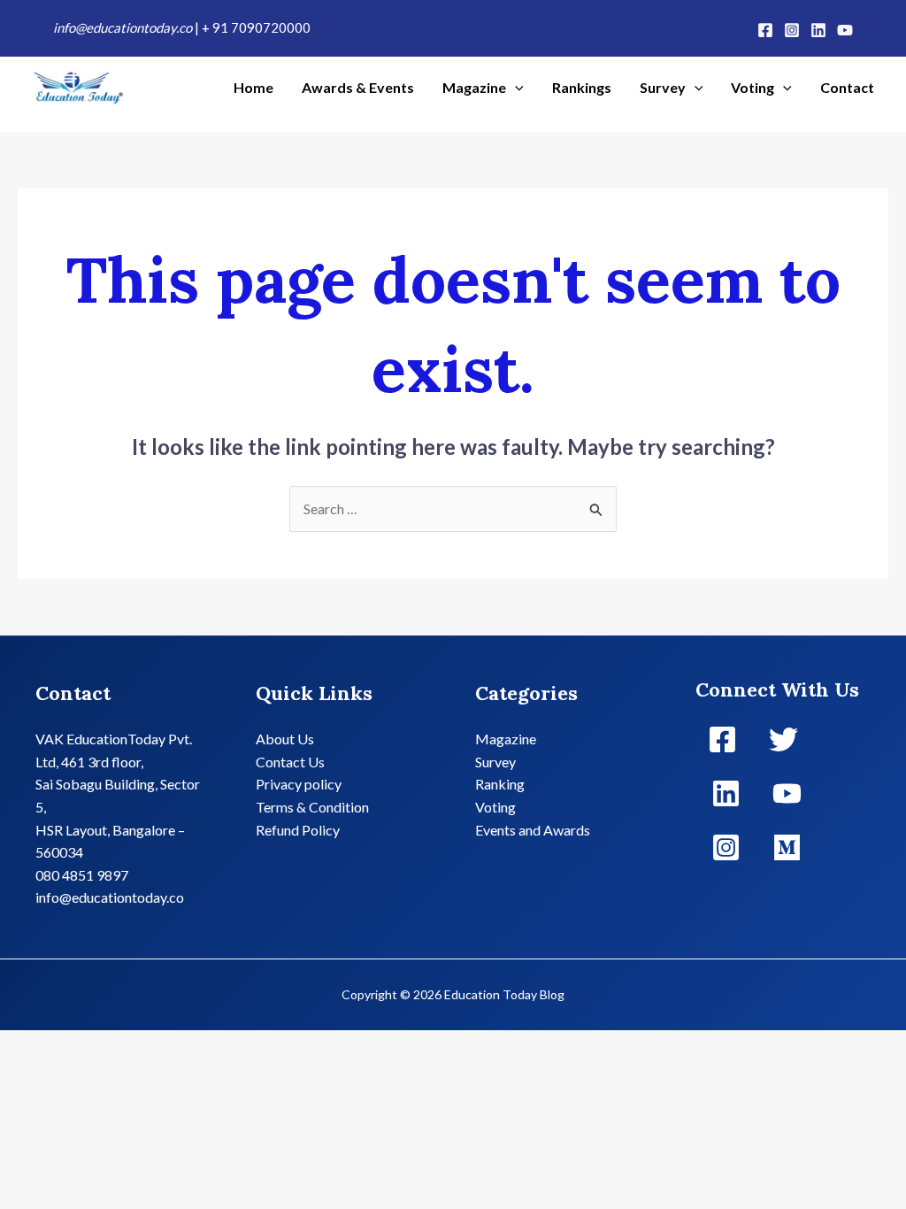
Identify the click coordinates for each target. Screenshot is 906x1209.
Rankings (581, 87)
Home (253, 87)
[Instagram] (792, 30)
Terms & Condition (312, 806)
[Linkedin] (818, 30)
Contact (847, 87)
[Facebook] (765, 30)
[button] (515, 87)
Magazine (474, 87)
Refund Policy (298, 829)
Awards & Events (358, 87)
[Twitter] (783, 739)
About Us (285, 738)
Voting (752, 87)
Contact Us (290, 761)
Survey (663, 87)
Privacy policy (299, 783)
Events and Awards (532, 829)
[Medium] (787, 847)
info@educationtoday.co (124, 27)
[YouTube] (845, 30)
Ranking (500, 783)
